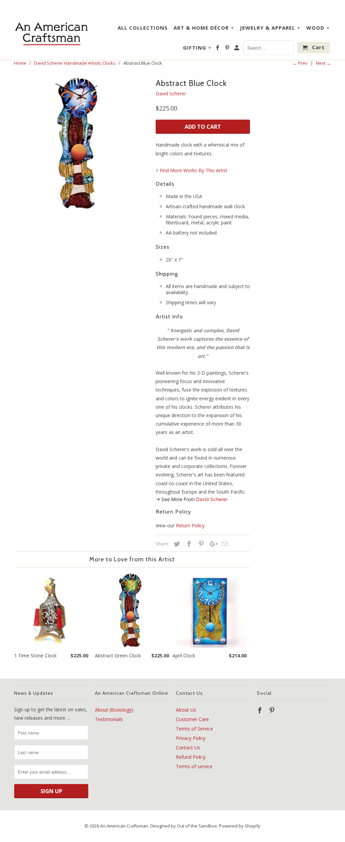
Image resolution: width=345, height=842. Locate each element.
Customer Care (192, 719)
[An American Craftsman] (51, 33)
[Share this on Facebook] (188, 544)
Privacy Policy (191, 738)
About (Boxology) (114, 710)
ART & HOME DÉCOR (204, 27)
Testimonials (109, 719)
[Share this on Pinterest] (200, 544)
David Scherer (171, 93)
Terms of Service (194, 728)
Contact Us (188, 747)
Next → (323, 63)
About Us (186, 710)
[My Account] (237, 48)
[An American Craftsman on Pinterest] (228, 48)
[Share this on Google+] (212, 544)
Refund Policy (191, 757)
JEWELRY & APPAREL (270, 27)
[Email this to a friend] (224, 544)
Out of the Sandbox (197, 826)
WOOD (318, 27)
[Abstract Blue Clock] (81, 143)
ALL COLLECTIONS (143, 28)
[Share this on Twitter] (175, 544)
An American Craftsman (124, 826)
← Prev (300, 63)
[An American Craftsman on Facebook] (218, 48)
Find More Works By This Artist (193, 170)
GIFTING (197, 47)
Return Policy (190, 525)
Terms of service (194, 766)
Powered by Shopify (239, 826)
